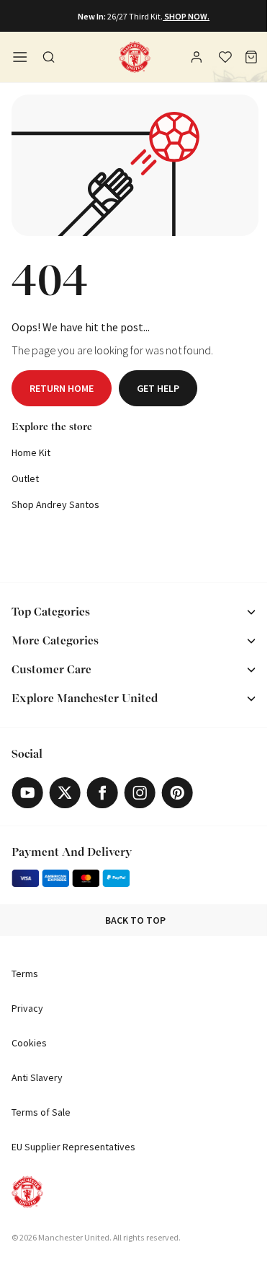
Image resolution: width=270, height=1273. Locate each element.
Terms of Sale (41, 1112)
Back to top (135, 920)
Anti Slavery (37, 1077)
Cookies (29, 1042)
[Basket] (251, 57)
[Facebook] (102, 792)
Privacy (27, 1008)
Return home (62, 388)
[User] (198, 59)
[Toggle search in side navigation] (49, 57)
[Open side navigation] (20, 57)
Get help (158, 388)
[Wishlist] (225, 57)
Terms (25, 973)
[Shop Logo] (134, 57)
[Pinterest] (177, 792)
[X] (65, 792)
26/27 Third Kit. (135, 16)
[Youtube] (27, 792)
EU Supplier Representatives (73, 1146)
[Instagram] (140, 792)
